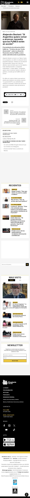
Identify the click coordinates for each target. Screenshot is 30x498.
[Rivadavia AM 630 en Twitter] (15, 425)
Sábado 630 (14, 189)
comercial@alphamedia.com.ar (8, 472)
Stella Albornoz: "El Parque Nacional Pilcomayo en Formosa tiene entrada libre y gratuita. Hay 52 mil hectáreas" (18, 221)
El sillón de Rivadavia (16, 198)
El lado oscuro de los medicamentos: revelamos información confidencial (19, 233)
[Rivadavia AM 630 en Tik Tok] (14, 430)
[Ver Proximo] (24, 120)
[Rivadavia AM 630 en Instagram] (10, 425)
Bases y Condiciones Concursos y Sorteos (13, 401)
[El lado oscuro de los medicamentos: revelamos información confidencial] (7, 334)
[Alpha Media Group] (15, 490)
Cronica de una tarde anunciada (10, 134)
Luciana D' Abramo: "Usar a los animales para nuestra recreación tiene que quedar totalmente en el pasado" (19, 209)
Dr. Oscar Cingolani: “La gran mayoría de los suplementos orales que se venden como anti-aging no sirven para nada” (15, 306)
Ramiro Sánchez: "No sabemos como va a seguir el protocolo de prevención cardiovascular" (18, 113)
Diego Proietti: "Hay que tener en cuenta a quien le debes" (19, 193)
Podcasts (6, 394)
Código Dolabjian (16, 229)
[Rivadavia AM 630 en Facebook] (5, 425)
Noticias (6, 392)
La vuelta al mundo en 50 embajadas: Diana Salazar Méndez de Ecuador (15, 325)
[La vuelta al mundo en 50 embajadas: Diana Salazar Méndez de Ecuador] (7, 324)
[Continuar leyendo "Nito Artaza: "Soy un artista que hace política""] (6, 199)
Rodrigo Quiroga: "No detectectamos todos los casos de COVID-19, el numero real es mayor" (12, 122)
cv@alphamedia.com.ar (15, 474)
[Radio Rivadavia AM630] (6, 2)
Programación (8, 390)
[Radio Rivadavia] (9, 382)
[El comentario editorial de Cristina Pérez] (7, 315)
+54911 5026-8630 (8, 416)
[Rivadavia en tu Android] (9, 439)
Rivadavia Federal (8, 397)
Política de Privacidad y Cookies (11, 399)
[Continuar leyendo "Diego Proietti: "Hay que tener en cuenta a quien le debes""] (6, 191)
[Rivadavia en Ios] (9, 444)
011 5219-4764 (6, 411)
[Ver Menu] (27, 2)
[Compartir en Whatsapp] (12, 102)
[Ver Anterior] (6, 111)
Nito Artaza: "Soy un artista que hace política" (19, 200)
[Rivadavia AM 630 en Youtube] (6, 430)
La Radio (5, 388)
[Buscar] (27, 264)
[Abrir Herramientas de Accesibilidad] (26, 494)
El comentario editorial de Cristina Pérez (19, 316)
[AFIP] (15, 482)
